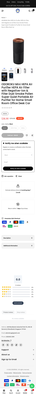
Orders (14, 2)
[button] (18, 108)
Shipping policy (24, 376)
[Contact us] (32, 386)
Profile (27, 2)
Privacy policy (8, 373)
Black (5, 128)
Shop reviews (21, 312)
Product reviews (8, 312)
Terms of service (27, 373)
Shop (8, 2)
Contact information (13, 376)
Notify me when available (18, 168)
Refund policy (17, 373)
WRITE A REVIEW (18, 303)
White (23, 128)
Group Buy (20, 2)
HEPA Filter (13, 128)
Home (3, 17)
